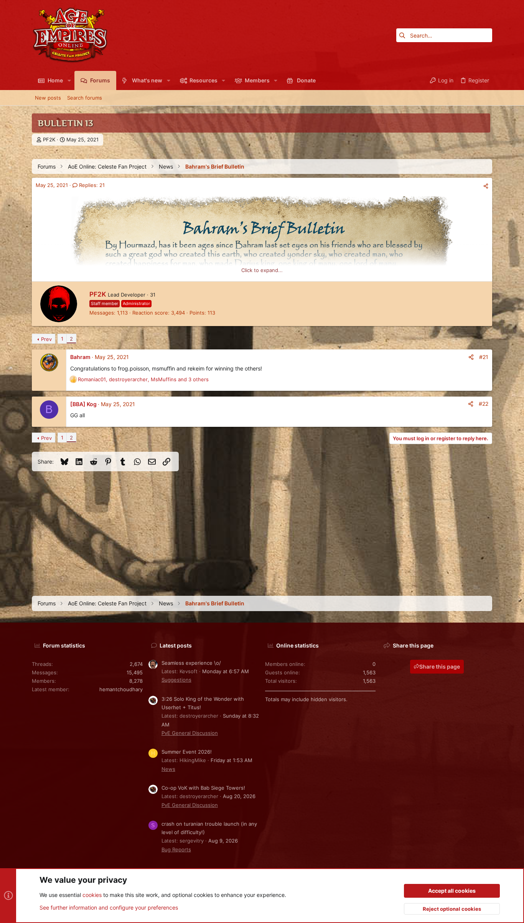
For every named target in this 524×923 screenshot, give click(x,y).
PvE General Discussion (189, 733)
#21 (483, 357)
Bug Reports (176, 849)
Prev (46, 339)
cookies (92, 895)
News (168, 769)
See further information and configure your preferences (109, 907)
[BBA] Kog (83, 404)
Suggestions (176, 680)
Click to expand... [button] (262, 270)
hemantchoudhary (121, 689)
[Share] (486, 186)
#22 (483, 403)
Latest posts (176, 645)
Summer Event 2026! (186, 752)
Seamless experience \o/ (191, 663)
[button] (69, 80)
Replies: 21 (91, 185)
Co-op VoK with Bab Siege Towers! (203, 788)
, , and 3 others (143, 379)
